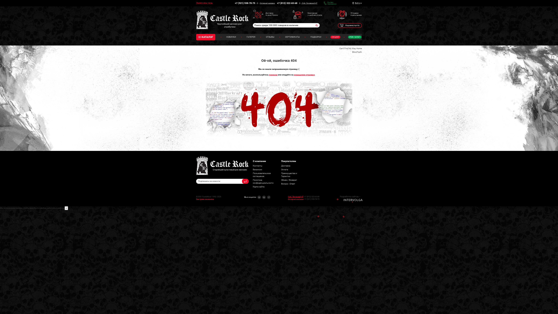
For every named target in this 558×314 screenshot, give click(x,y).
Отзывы (270, 37)
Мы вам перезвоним (331, 3)
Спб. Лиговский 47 (309, 3)
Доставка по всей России (271, 14)
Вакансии (257, 169)
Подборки (315, 37)
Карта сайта (258, 186)
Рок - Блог (354, 37)
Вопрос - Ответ (288, 184)
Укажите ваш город (204, 3)
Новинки (231, 37)
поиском (273, 75)
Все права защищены (205, 199)
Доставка (285, 166)
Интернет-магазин (267, 3)
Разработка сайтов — (350, 196)
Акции (335, 37)
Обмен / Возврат (289, 180)
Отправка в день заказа (356, 14)
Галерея (251, 37)
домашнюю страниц (304, 75)
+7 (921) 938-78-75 (245, 3)
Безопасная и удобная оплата (315, 14)
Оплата (284, 169)
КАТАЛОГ (207, 37)
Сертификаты (292, 37)
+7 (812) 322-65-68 (287, 3)
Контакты (257, 166)
